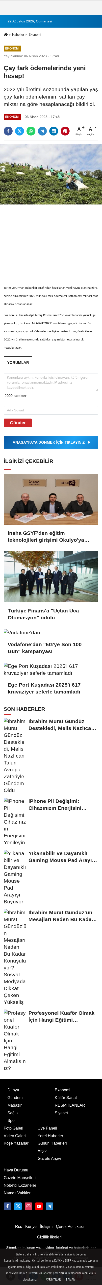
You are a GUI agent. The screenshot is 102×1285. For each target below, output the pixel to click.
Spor (11, 1120)
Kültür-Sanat (66, 1098)
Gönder (18, 422)
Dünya (13, 1090)
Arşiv (42, 1151)
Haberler (18, 34)
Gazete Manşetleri (20, 1178)
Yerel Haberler (50, 1136)
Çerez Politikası (70, 1226)
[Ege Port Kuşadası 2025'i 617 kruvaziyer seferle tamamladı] (51, 669)
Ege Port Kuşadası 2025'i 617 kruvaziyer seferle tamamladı (44, 688)
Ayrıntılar (53, 1279)
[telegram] (42, 131)
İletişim (46, 1226)
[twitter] (19, 131)
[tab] (18, 362)
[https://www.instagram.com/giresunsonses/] (28, 1206)
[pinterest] (65, 131)
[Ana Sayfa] (6, 35)
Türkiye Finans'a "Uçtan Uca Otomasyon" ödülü (43, 614)
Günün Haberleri (52, 1143)
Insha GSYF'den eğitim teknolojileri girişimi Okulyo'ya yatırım (46, 536)
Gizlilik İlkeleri (49, 1237)
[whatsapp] (30, 131)
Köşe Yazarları (16, 1143)
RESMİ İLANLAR (70, 1105)
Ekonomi (34, 34)
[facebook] (8, 131)
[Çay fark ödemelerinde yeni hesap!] (51, 174)
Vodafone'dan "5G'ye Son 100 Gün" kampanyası (45, 648)
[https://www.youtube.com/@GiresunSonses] (39, 1206)
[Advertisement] (51, 241)
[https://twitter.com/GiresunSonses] (18, 1206)
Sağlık (13, 1113)
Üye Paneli (47, 1128)
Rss (18, 1226)
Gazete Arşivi (49, 1158)
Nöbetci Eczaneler (20, 1185)
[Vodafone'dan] (51, 632)
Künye (31, 1226)
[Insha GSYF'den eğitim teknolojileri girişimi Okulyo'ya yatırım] (51, 499)
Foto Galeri (13, 1128)
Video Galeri (15, 1136)
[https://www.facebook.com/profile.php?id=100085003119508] (7, 1206)
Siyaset (61, 1113)
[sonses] (49, 1206)
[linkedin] (53, 131)
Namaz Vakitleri (17, 1193)
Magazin (15, 1105)
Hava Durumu (16, 1170)
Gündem (15, 1098)
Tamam (71, 1279)
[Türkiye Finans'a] (51, 576)
